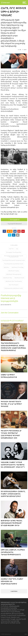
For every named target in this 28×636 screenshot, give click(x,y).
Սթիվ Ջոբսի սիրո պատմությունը (13, 281)
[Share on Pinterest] (23, 231)
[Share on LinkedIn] (13, 235)
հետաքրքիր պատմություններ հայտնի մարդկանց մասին (13, 256)
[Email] (17, 235)
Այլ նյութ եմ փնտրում (15, 223)
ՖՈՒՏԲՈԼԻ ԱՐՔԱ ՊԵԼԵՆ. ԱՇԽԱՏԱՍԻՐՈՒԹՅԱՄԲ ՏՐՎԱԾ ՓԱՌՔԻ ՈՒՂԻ (12, 522)
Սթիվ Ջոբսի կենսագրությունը (13, 274)
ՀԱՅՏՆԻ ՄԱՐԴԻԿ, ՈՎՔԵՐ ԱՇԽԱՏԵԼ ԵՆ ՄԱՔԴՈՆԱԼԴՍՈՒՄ (12, 581)
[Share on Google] (19, 231)
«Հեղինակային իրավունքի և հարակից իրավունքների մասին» (10, 608)
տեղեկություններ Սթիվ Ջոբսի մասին (13, 288)
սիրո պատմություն (13, 284)
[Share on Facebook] (4, 231)
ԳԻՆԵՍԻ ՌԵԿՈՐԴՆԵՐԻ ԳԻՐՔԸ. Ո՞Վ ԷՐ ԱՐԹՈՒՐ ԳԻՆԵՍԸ (11, 403)
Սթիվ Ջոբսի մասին (19, 277)
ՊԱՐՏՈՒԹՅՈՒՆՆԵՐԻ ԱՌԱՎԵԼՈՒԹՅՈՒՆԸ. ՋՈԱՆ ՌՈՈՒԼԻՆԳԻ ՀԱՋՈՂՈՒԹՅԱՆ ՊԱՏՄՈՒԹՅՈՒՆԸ (13, 346)
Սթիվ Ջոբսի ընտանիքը (17, 267)
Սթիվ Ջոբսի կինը (7, 277)
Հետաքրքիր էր (15, 219)
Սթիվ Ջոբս (6, 267)
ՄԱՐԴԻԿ (11, 248)
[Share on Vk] (15, 231)
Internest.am (5, 602)
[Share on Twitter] (9, 235)
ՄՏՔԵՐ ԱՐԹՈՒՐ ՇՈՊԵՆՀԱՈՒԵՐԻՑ (9, 376)
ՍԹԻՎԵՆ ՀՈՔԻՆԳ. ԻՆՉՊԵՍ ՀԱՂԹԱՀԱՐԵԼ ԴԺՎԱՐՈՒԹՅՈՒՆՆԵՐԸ (13, 552)
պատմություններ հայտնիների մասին (13, 263)
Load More (14, 591)
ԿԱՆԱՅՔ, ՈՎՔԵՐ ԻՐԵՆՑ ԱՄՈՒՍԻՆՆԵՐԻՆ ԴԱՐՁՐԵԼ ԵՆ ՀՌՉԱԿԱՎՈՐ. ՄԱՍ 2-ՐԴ (13, 464)
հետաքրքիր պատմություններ (13, 252)
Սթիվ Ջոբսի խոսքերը (13, 270)
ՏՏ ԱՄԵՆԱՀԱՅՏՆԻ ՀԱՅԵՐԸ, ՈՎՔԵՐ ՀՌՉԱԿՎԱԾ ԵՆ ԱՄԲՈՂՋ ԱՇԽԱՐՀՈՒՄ (13, 493)
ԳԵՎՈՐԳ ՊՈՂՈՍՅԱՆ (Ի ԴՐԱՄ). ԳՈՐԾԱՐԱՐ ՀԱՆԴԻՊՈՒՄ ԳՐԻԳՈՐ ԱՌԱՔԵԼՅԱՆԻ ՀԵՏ (11, 434)
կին (17, 248)
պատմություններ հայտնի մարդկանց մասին (13, 260)
